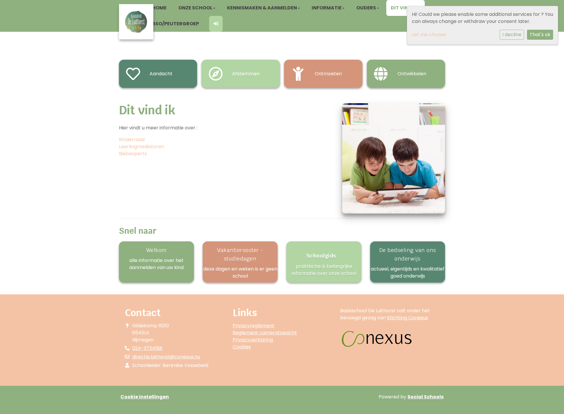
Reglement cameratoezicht (265, 332)
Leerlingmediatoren (141, 146)
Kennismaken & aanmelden (262, 7)
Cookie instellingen (144, 396)
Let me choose (429, 34)
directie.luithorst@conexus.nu (166, 356)
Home (159, 7)
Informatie (327, 7)
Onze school (195, 7)
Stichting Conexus (407, 317)
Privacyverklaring (253, 339)
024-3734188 (147, 348)
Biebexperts (133, 153)
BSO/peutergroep (175, 23)
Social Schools (425, 396)
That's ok (540, 34)
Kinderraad (132, 139)
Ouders (366, 7)
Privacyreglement (253, 325)
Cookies (242, 346)
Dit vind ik (404, 7)
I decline (511, 34)
